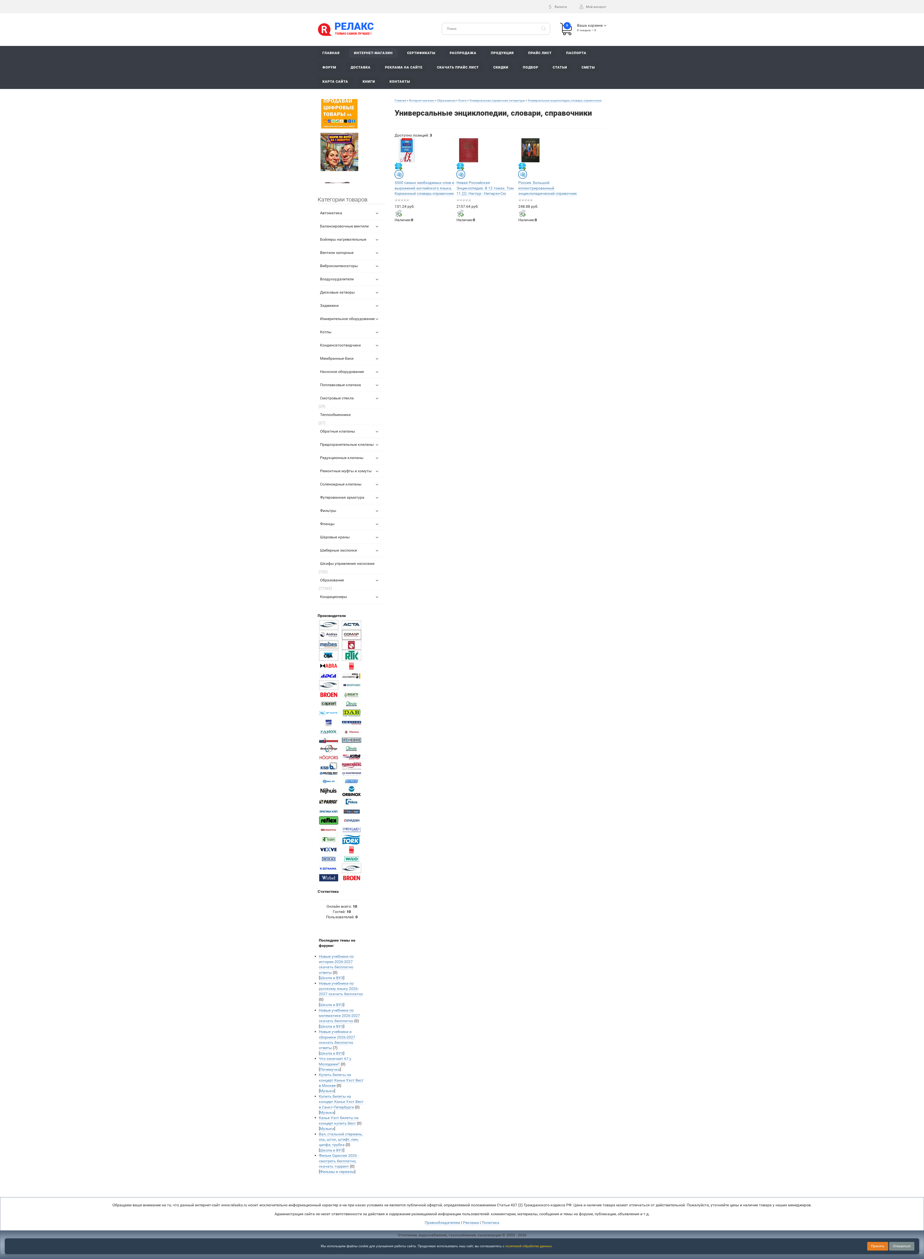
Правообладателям (442, 1222)
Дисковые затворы (337, 292)
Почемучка (330, 1069)
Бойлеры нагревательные (343, 239)
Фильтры (328, 510)
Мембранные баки (336, 358)
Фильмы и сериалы (337, 1171)
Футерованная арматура (342, 497)
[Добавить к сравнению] (399, 174)
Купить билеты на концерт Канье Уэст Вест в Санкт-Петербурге (341, 1101)
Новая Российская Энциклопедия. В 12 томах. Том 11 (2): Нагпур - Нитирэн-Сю (485, 188)
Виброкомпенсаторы (339, 266)
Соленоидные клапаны (340, 484)
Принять (877, 1246)
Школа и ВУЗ (331, 978)
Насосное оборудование (342, 371)
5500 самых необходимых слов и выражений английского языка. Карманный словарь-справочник (424, 188)
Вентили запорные (336, 252)
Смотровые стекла (337, 398)
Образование (332, 580)
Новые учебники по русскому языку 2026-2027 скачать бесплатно (341, 988)
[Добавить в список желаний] (398, 166)
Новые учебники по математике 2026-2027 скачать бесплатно (339, 1015)
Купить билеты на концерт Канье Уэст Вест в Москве (341, 1080)
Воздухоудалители (337, 279)
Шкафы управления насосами (347, 563)
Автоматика (331, 213)
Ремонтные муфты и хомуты (346, 471)
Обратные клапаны (337, 431)
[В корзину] (398, 213)
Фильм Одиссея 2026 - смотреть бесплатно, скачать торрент (339, 1161)
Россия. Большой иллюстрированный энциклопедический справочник (547, 188)
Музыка (327, 1091)
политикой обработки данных (528, 1246)
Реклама (471, 1222)
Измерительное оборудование (347, 318)
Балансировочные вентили (344, 226)
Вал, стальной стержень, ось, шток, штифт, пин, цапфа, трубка (341, 1139)
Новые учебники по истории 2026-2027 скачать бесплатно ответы (336, 964)
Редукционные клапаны (341, 457)
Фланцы (327, 524)
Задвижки (329, 305)
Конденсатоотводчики (340, 345)
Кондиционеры (333, 596)
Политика (490, 1222)
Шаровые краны (335, 537)
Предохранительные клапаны (347, 444)
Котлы (325, 332)
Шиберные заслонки (338, 550)
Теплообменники (335, 414)
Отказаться (902, 1246)
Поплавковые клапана (340, 385)
